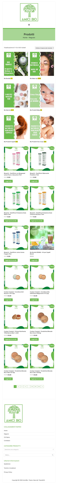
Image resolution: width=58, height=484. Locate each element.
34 (32, 386)
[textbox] (29, 449)
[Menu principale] (29, 25)
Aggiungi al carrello (11, 221)
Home (25, 37)
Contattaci (7, 440)
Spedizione (7, 464)
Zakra (34, 480)
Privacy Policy (8, 472)
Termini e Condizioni (10, 468)
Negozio (6, 434)
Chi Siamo (7, 437)
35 (35, 386)
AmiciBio (25, 480)
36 (39, 386)
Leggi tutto (8, 181)
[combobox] (29, 449)
